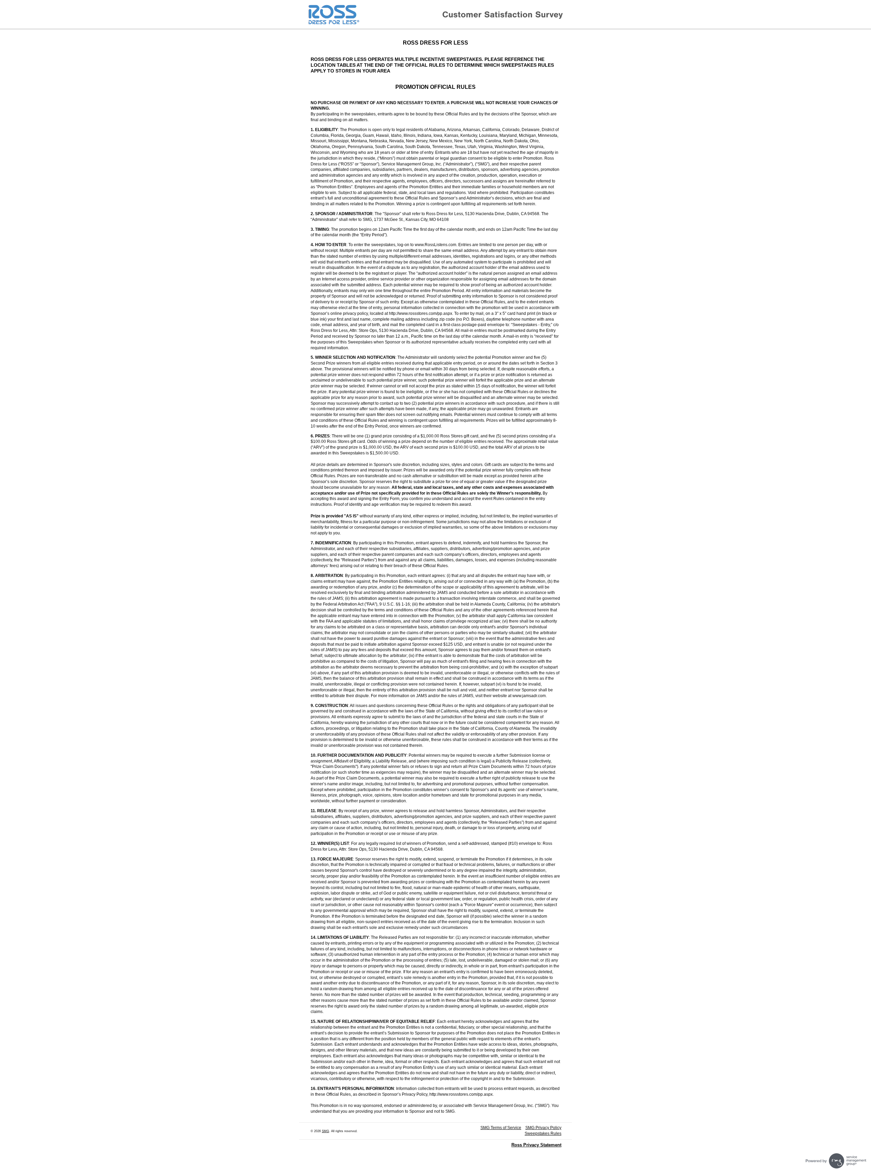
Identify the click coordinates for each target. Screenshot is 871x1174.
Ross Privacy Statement (536, 1144)
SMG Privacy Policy (543, 1127)
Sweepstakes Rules (543, 1133)
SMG (325, 1131)
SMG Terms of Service (500, 1127)
